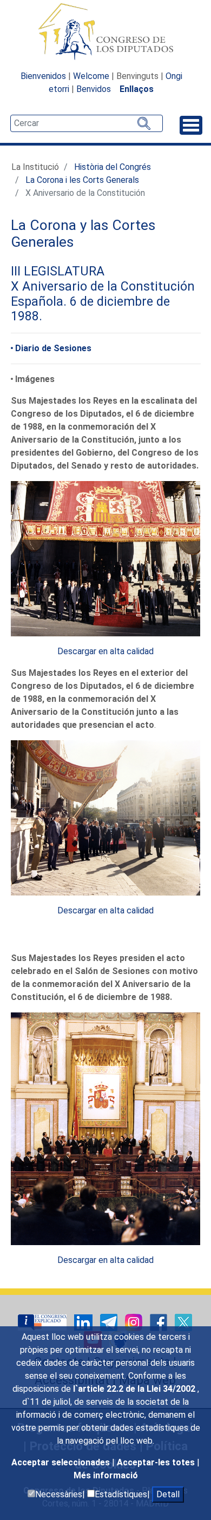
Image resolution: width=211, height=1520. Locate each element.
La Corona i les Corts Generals (82, 180)
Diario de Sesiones (53, 348)
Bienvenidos (43, 76)
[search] (86, 123)
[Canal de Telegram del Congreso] (109, 1322)
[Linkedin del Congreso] (84, 1322)
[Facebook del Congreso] (159, 1322)
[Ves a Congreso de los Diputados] (105, 31)
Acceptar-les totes (157, 1462)
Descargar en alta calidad (105, 651)
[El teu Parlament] (43, 1322)
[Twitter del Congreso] (183, 1322)
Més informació (106, 1475)
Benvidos (93, 89)
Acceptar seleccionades (61, 1462)
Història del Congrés (112, 167)
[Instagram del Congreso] (134, 1322)
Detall (168, 1494)
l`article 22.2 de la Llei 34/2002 (135, 1389)
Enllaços (137, 89)
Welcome (91, 76)
